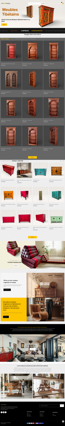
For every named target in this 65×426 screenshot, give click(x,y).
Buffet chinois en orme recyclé (53, 204)
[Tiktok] (5, 412)
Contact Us (41, 413)
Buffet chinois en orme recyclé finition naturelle (8, 204)
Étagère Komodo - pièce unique (27, 63)
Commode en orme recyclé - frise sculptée (55, 227)
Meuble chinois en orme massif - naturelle (55, 180)
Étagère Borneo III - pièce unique (27, 148)
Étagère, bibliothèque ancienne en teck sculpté (8, 63)
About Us (28, 413)
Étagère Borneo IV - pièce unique (6, 148)
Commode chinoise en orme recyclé (38, 204)
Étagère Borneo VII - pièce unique (6, 120)
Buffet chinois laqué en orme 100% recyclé (7, 180)
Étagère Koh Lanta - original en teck (49, 63)
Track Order (54, 415)
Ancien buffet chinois (36, 180)
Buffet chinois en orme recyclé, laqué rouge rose (39, 228)
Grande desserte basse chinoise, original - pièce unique (24, 181)
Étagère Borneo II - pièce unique (48, 148)
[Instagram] (3, 412)
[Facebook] (1, 412)
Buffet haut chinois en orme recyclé (22, 204)
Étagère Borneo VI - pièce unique (27, 120)
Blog (53, 414)
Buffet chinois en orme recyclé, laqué (22, 227)
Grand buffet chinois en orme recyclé (6, 227)
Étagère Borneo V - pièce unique (48, 120)
